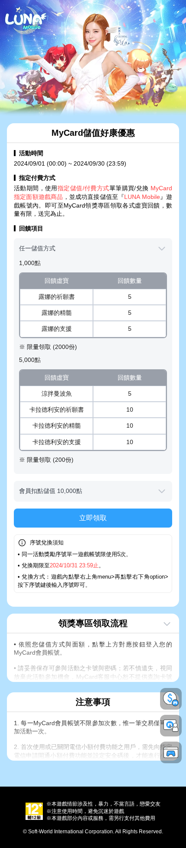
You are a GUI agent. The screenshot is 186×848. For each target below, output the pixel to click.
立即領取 (93, 518)
